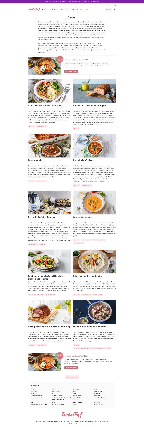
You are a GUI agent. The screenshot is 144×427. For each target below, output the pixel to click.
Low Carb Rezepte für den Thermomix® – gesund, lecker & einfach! (93, 348)
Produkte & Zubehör (77, 400)
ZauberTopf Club (67, 9)
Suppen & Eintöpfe (100, 240)
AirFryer (33, 389)
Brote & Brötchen (56, 391)
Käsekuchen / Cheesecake (37, 397)
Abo (77, 9)
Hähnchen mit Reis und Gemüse (88, 276)
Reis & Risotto (99, 294)
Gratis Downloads (77, 395)
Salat (32, 402)
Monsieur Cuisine (77, 397)
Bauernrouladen (35, 160)
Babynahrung (76, 389)
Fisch (53, 393)
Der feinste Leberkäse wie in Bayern (89, 105)
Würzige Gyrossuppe (82, 217)
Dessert (74, 391)
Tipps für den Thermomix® (58, 404)
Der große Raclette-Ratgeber (41, 217)
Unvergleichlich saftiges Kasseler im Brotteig (49, 326)
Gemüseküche (97, 393)
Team (44, 421)
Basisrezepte (34, 244)
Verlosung (75, 404)
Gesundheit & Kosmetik (57, 395)
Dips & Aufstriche (98, 391)
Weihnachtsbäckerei (98, 404)
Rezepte (45, 9)
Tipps (86, 9)
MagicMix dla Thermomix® (101, 421)
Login (109, 9)
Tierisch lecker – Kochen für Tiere (39, 404)
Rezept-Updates (58, 421)
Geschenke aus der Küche (37, 395)
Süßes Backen (97, 402)
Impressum (38, 421)
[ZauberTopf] (35, 9)
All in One (33, 294)
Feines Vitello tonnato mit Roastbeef (90, 326)
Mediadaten (50, 421)
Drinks (32, 393)
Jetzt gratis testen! (71, 71)
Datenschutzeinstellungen (80, 421)
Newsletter (90, 421)
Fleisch (32, 126)
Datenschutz (70, 421)
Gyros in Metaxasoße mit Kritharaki (44, 105)
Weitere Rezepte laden (72, 377)
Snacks (53, 402)
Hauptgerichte (42, 126)
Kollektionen (55, 9)
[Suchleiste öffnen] (114, 9)
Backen (95, 389)
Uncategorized (79, 243)
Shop (81, 9)
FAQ (64, 421)
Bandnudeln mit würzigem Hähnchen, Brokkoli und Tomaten (45, 277)
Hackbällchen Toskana (83, 160)
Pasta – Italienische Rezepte (100, 397)
